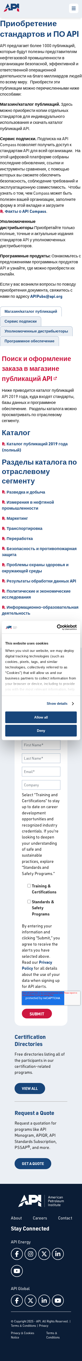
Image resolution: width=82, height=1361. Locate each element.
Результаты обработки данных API (41, 580)
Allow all (41, 717)
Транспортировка (24, 528)
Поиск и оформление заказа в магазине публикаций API (36, 368)
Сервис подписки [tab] (21, 321)
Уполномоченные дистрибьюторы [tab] (36, 331)
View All (30, 1088)
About (16, 1217)
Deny (41, 731)
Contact (65, 1217)
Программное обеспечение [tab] (29, 341)
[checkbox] (41, 900)
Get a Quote (33, 1163)
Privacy (43, 1325)
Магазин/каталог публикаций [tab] (31, 311)
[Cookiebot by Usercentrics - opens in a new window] (58, 627)
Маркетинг (17, 518)
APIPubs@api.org (46, 296)
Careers (40, 1217)
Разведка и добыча (26, 491)
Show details (57, 703)
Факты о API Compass (25, 211)
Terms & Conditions (23, 1325)
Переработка (20, 538)
